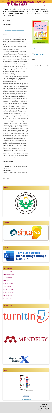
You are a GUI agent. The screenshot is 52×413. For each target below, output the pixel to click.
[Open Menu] (2, 1)
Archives (8, 5)
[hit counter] (26, 396)
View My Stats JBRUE (26, 399)
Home (4, 5)
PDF (34, 48)
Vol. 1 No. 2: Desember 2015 (17, 5)
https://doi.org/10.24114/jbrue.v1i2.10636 (14, 30)
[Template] (26, 261)
